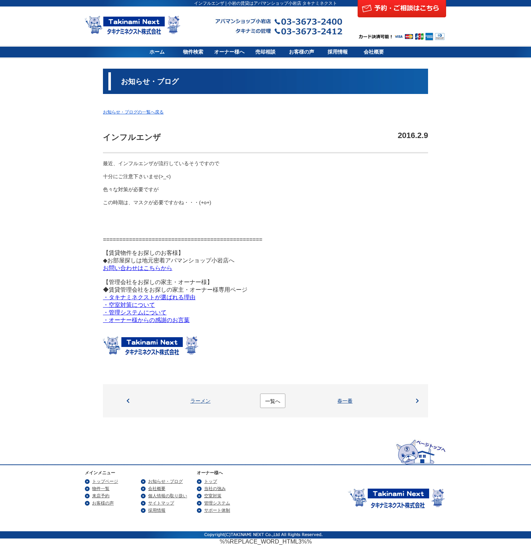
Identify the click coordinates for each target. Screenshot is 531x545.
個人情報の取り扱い (167, 495)
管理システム (217, 503)
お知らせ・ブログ (165, 481)
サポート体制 (217, 510)
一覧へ (272, 401)
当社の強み (215, 488)
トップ (210, 481)
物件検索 (193, 52)
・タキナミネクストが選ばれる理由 (149, 297)
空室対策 (212, 495)
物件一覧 (100, 488)
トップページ (105, 481)
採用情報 (338, 52)
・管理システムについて (135, 312)
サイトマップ (161, 503)
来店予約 (100, 495)
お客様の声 (301, 52)
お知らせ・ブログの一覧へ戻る (133, 112)
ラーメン (200, 401)
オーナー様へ (229, 52)
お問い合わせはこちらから (137, 268)
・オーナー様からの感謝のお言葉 (146, 320)
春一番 (345, 401)
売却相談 (265, 52)
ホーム (157, 52)
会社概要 (374, 52)
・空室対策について (129, 305)
